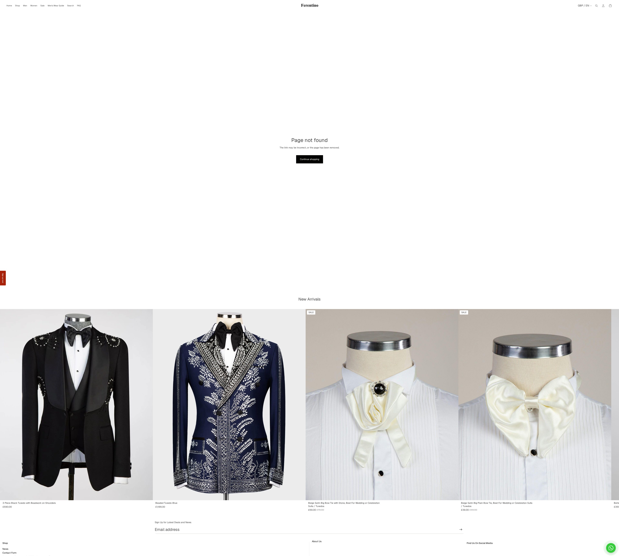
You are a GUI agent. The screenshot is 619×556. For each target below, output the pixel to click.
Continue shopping (309, 159)
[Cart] (610, 5)
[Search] (596, 5)
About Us (316, 541)
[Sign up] (460, 529)
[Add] (453, 495)
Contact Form (9, 552)
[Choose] (148, 495)
